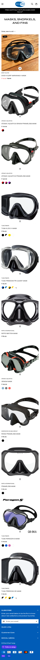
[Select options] (20, 116)
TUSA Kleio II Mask (9, 228)
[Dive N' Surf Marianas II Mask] (20, 52)
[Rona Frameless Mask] (20, 411)
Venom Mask (6, 381)
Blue (3, 388)
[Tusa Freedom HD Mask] (20, 568)
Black (3, 493)
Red (9, 388)
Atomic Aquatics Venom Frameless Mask (19, 124)
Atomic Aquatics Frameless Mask (15, 176)
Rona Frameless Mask (10, 434)
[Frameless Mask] (20, 463)
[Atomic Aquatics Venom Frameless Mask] (20, 100)
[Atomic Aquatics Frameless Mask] (20, 153)
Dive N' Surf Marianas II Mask (13, 75)
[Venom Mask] (20, 358)
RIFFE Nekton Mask (9, 333)
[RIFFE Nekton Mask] (20, 310)
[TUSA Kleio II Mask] (20, 205)
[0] (36, 4)
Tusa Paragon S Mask (10, 539)
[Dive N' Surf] (20, 4)
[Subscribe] (36, 621)
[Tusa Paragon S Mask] (20, 516)
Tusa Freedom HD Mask (11, 591)
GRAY (6, 388)
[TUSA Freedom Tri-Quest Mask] (20, 258)
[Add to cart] (20, 68)
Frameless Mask (8, 486)
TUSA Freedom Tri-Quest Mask (14, 281)
